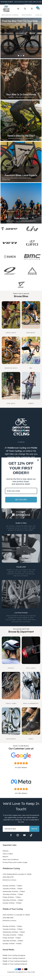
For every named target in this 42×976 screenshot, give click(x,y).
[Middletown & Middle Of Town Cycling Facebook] (11, 835)
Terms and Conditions (11, 859)
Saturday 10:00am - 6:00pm (13, 900)
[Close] (38, 460)
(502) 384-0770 (8, 877)
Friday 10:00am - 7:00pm (12, 897)
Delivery (5, 851)
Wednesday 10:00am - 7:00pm (14, 891)
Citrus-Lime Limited (29, 972)
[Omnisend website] (21, 513)
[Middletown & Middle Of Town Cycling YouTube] (24, 835)
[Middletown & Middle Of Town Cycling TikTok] (31, 835)
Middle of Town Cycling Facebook (15, 964)
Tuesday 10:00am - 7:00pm (12, 888)
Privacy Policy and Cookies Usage (15, 862)
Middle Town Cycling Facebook (14, 958)
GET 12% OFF (21, 500)
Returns (5, 856)
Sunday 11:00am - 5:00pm (12, 903)
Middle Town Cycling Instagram (14, 955)
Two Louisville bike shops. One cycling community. (21, 3)
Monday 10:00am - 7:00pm (12, 886)
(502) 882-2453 (8, 917)
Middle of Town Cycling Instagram (15, 961)
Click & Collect (8, 854)
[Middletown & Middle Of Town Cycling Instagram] (17, 835)
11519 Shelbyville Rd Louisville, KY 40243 (17, 874)
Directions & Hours (9, 880)
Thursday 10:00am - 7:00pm (13, 894)
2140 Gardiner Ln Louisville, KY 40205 (16, 915)
